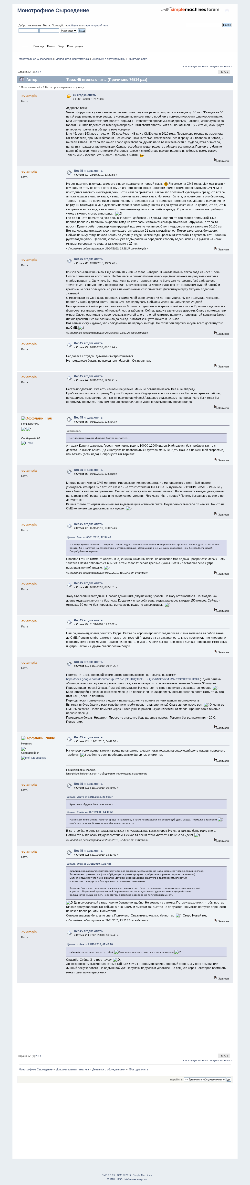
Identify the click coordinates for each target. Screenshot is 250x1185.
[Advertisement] (125, 1017)
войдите (73, 25)
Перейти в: (176, 1079)
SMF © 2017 (124, 1175)
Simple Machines (142, 1175)
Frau (48, 418)
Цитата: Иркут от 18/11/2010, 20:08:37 (90, 797)
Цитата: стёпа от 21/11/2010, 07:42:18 (90, 944)
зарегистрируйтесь (96, 25)
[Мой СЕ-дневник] (33, 757)
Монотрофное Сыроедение (53, 10)
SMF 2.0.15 (108, 1175)
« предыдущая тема (195, 66)
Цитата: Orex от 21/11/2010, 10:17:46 (89, 863)
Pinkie (49, 738)
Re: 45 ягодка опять (88, 170)
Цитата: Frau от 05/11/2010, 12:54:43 (89, 537)
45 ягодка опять (84, 95)
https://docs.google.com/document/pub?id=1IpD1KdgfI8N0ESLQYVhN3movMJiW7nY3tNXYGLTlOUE (133, 679)
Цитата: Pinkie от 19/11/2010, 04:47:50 (90, 812)
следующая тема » (220, 66)
